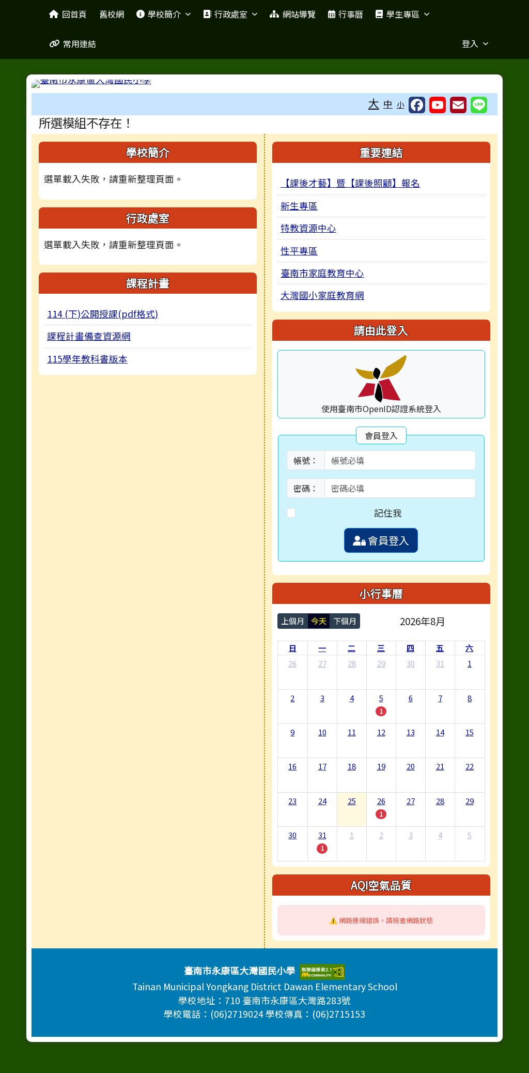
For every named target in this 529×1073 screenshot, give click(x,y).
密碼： (305, 488)
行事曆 (350, 14)
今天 (318, 620)
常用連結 (79, 43)
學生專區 (402, 14)
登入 (470, 43)
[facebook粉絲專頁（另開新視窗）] (417, 105)
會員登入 (387, 540)
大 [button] (373, 103)
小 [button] (400, 104)
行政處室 (230, 14)
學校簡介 (164, 14)
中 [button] (388, 103)
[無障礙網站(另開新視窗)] (322, 970)
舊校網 (111, 14)
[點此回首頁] (264, 84)
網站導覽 (299, 14)
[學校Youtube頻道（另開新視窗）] (437, 105)
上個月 (292, 620)
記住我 (388, 512)
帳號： (305, 460)
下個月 (344, 620)
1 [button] (381, 711)
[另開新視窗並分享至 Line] (479, 105)
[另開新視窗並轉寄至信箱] (458, 105)
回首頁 (74, 14)
